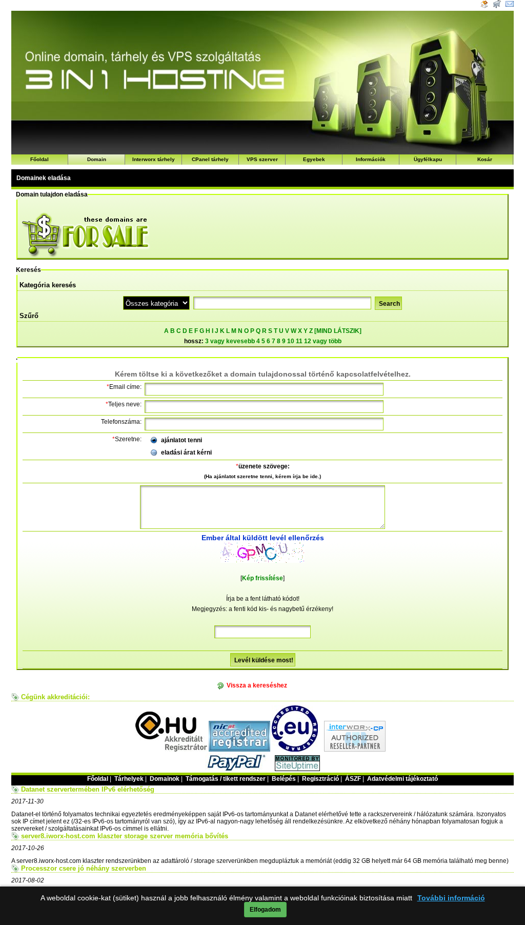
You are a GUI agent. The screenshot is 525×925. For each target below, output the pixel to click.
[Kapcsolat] (510, 6)
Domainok (164, 778)
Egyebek (314, 159)
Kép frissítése (262, 578)
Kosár (484, 159)
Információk (371, 159)
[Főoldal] (484, 6)
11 (299, 341)
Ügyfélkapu (428, 159)
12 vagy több (322, 341)
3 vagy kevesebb (230, 341)
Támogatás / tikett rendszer (226, 778)
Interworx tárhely (153, 159)
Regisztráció (320, 778)
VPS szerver (262, 159)
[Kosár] (496, 6)
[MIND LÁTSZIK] (337, 330)
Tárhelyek (129, 778)
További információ (451, 898)
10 (290, 341)
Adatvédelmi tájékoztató (402, 778)
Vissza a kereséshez (257, 685)
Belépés (284, 778)
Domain (96, 159)
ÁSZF (353, 778)
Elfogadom (265, 909)
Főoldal (39, 159)
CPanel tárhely (210, 159)
